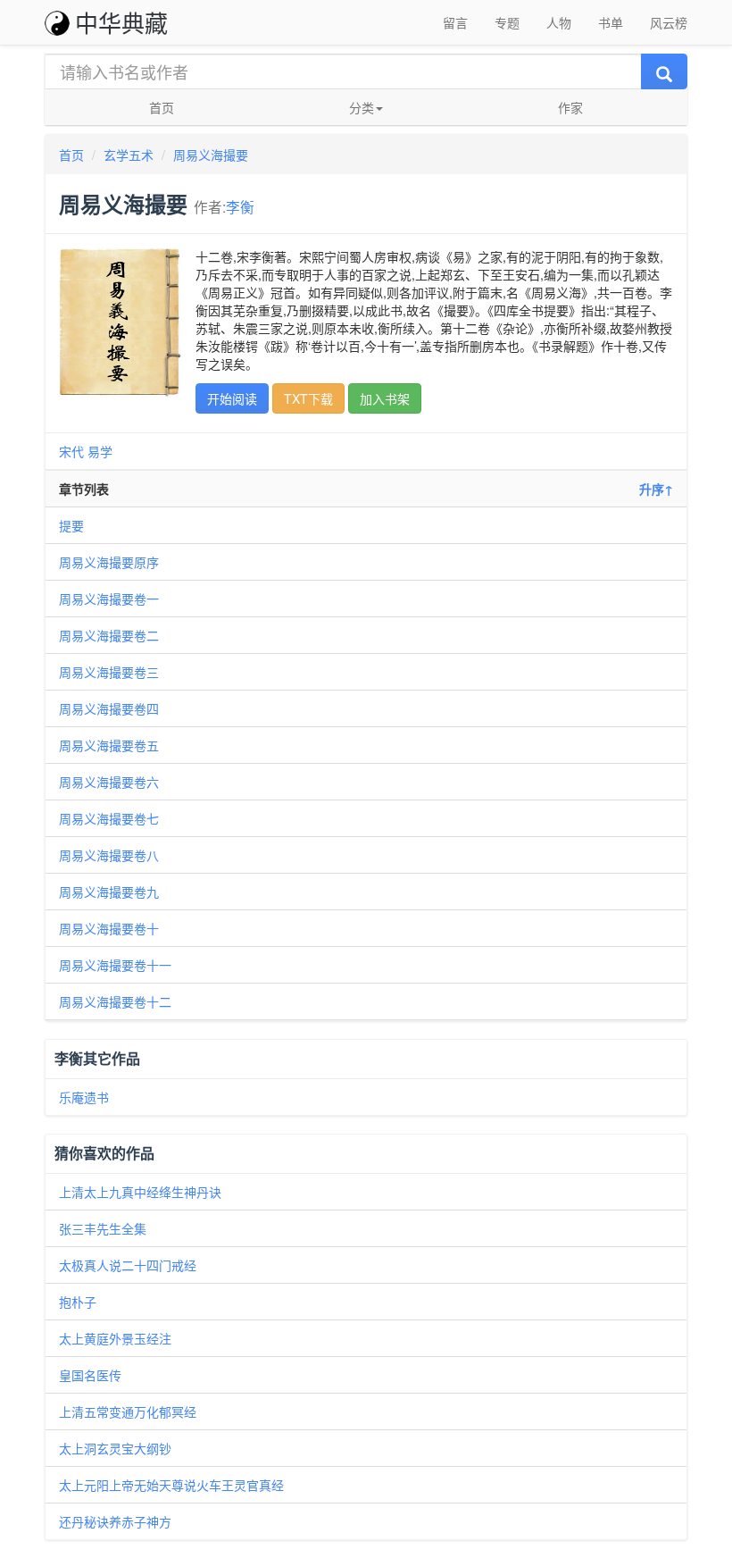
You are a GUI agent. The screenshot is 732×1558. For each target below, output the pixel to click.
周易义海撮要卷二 (109, 635)
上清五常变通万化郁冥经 (127, 1411)
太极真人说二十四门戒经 (127, 1265)
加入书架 (385, 398)
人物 (558, 22)
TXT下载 (308, 398)
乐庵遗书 (84, 1097)
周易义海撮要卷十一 (115, 965)
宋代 (71, 451)
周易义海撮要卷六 (109, 782)
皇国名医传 (90, 1375)
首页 (161, 107)
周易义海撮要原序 (109, 562)
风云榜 (668, 22)
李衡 (240, 206)
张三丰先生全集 (102, 1228)
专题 (507, 22)
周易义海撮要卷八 (109, 855)
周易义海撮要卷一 (109, 598)
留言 (455, 22)
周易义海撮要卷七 (115, 818)
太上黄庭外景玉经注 (115, 1338)
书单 (610, 22)
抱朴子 (77, 1302)
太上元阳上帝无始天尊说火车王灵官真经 (171, 1485)
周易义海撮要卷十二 (115, 1001)
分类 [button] (361, 107)
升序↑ (656, 489)
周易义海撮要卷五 (109, 745)
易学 (99, 451)
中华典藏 (121, 21)
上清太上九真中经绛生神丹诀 (140, 1192)
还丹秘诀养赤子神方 (115, 1521)
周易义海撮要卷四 (109, 708)
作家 (570, 107)
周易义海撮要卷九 (109, 891)
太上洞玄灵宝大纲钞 (115, 1448)
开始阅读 (232, 398)
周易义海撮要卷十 (109, 928)
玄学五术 (129, 154)
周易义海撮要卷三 (109, 672)
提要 (71, 525)
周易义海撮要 (210, 154)
